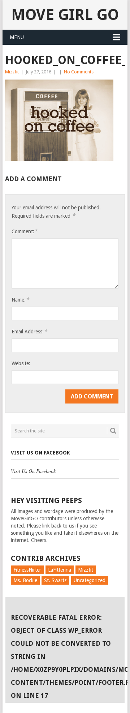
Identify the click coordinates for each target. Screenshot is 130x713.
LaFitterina (59, 570)
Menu (17, 37)
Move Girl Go (65, 15)
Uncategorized (89, 580)
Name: (20, 299)
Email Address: (29, 331)
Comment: (25, 231)
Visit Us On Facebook (40, 453)
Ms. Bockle (25, 580)
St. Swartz (55, 580)
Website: (21, 363)
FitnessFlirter (27, 570)
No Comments (79, 71)
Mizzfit (12, 71)
